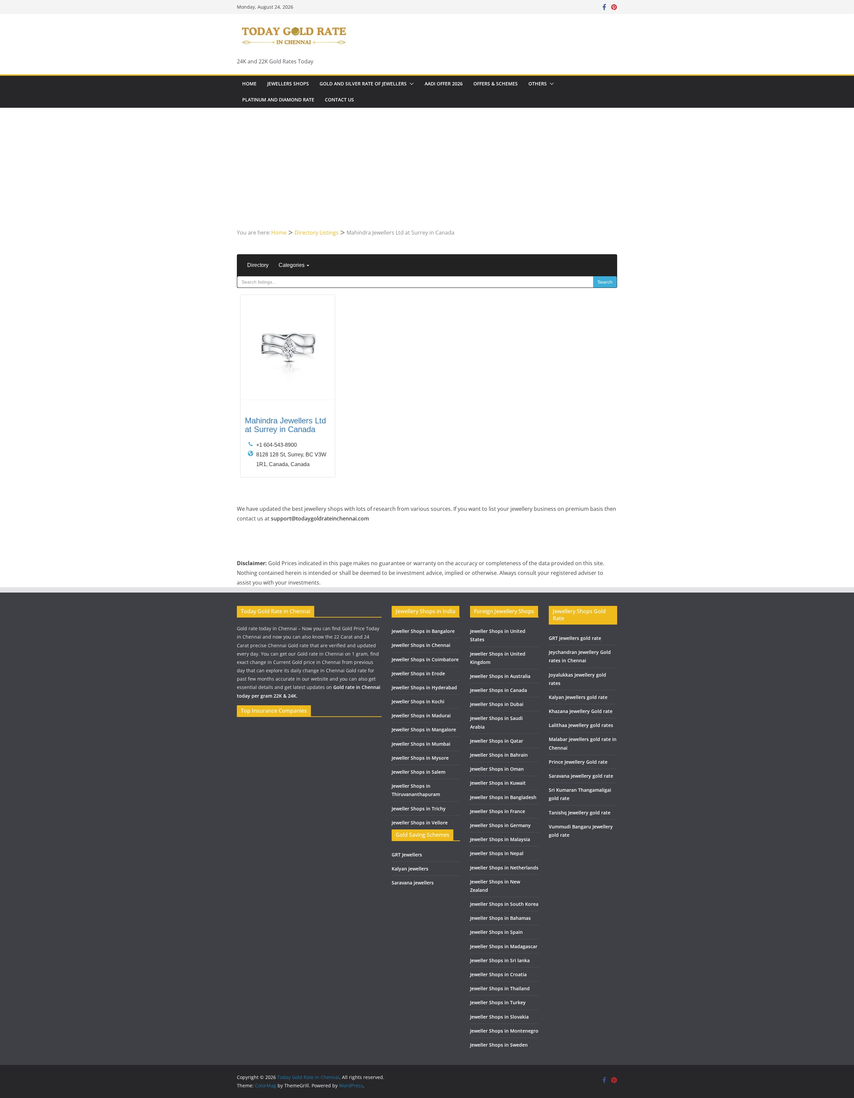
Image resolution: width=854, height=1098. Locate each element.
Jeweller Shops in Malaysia (500, 839)
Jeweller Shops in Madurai (421, 715)
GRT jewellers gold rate (575, 638)
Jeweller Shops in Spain (496, 932)
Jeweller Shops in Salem (418, 772)
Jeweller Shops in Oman (497, 769)
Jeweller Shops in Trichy (419, 808)
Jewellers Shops (288, 83)
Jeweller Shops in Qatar (496, 741)
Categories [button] (292, 265)
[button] (410, 83)
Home (249, 83)
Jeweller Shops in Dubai (496, 704)
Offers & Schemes (495, 83)
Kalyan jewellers (410, 868)
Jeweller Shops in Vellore (420, 822)
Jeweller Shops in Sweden (499, 1045)
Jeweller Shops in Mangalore (424, 729)
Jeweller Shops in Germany (500, 825)
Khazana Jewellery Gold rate (580, 711)
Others (537, 83)
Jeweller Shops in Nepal (496, 853)
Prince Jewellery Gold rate (578, 762)
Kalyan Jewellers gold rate (578, 697)
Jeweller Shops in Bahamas (500, 918)
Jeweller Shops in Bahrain (499, 755)
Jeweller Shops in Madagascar (503, 946)
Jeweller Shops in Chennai (421, 645)
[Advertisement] (427, 178)
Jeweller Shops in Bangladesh (503, 797)
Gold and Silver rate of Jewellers (363, 83)
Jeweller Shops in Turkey (498, 1002)
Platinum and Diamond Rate (278, 99)
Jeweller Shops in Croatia (498, 974)
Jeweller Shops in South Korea (504, 904)
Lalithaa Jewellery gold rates (581, 725)
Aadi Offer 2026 (444, 83)
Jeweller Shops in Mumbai (421, 744)
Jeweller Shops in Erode (418, 673)
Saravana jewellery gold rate (581, 776)
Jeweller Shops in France (497, 811)
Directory (258, 265)
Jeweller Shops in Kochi (418, 701)
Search (604, 282)
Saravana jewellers (413, 882)
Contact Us (339, 99)
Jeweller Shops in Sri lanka (500, 960)
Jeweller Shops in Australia (500, 676)
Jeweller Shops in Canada (498, 690)
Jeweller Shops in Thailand (500, 988)
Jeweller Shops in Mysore (420, 758)
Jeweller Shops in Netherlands (504, 867)
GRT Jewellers (407, 854)
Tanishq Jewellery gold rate (579, 812)
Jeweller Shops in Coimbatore (425, 659)
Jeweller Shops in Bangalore (423, 631)
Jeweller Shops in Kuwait (498, 783)
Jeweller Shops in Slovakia (499, 1017)
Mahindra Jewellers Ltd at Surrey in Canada (285, 425)
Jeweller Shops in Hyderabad (424, 687)
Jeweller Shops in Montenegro (504, 1031)
